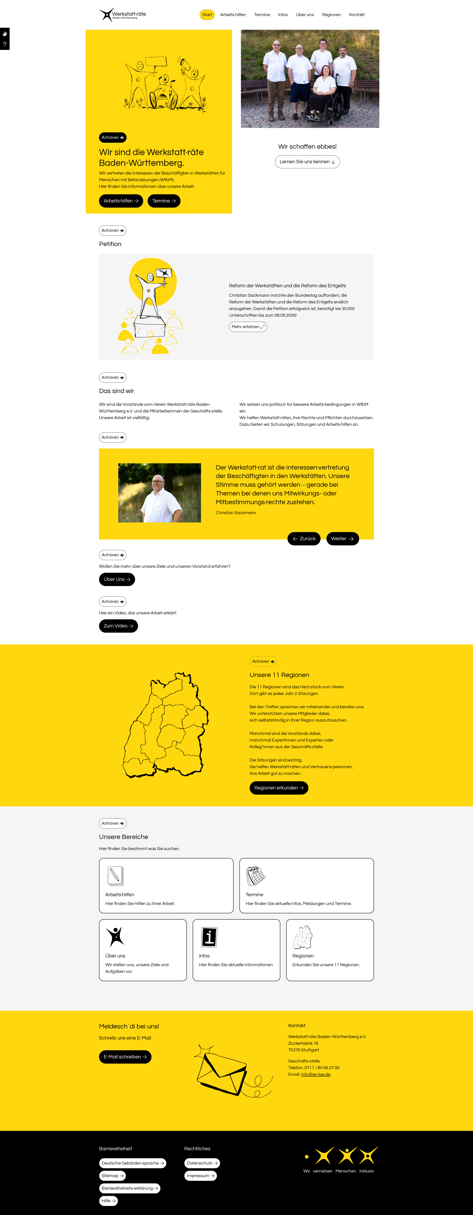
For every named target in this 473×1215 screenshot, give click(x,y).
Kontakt (357, 14)
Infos (283, 14)
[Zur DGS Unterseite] (5, 33)
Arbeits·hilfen (233, 14)
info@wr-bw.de (315, 1074)
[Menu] (370, 15)
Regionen (331, 14)
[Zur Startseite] (122, 14)
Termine (262, 14)
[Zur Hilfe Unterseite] (5, 44)
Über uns (305, 14)
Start (207, 14)
